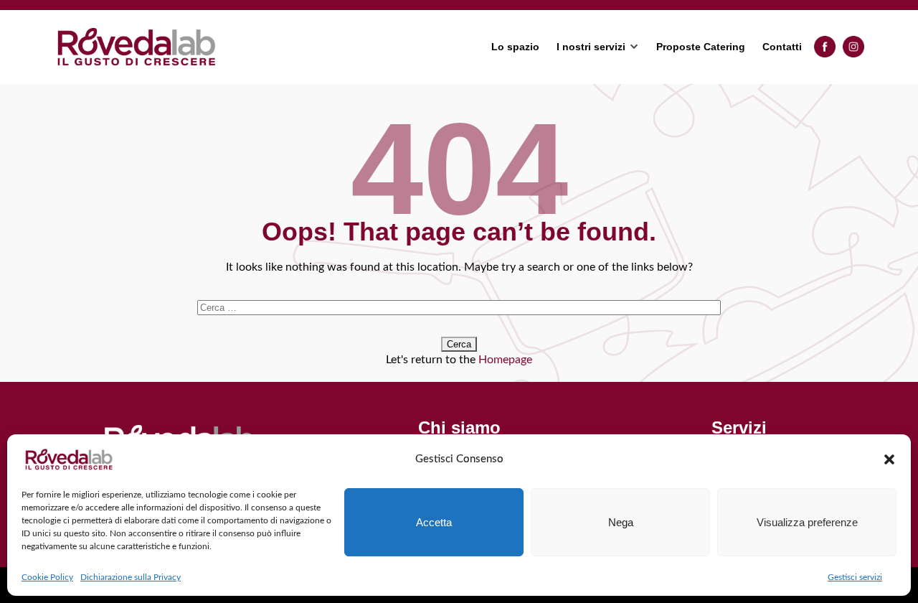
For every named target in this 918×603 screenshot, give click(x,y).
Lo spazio (515, 46)
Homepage (505, 359)
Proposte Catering (700, 46)
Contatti (782, 46)
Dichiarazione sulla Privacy (130, 577)
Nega (620, 522)
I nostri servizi (591, 46)
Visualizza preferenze (807, 522)
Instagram (853, 47)
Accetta (434, 522)
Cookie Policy (47, 577)
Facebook (825, 47)
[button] (889, 459)
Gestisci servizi (855, 577)
